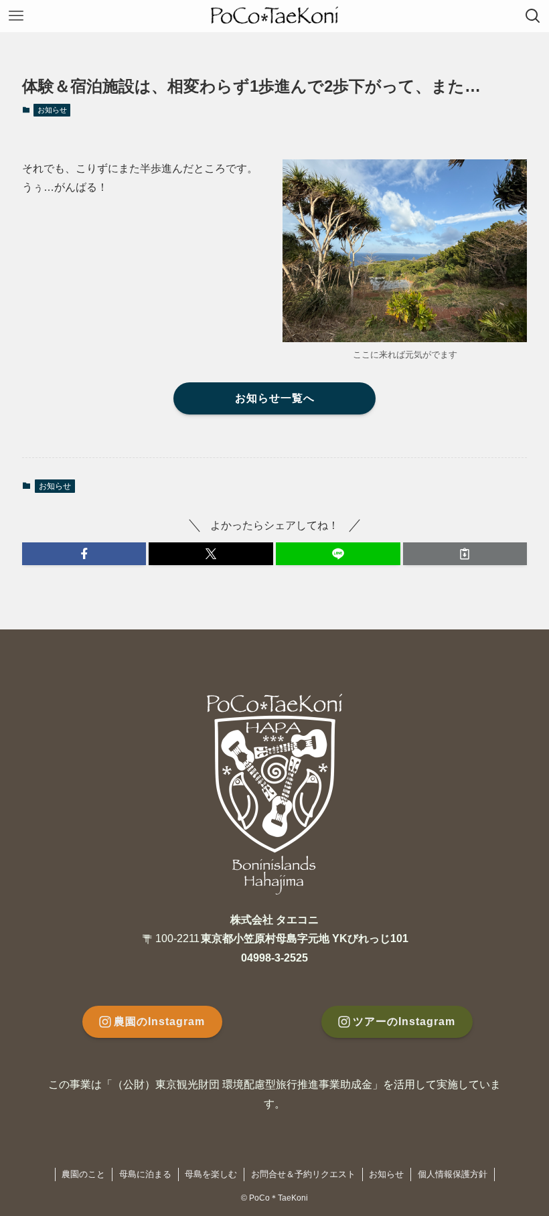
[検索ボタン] (533, 16)
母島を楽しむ (211, 1174)
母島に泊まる (145, 1174)
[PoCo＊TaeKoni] (274, 16)
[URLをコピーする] (465, 553)
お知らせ (52, 110)
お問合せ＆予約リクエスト (303, 1174)
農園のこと (83, 1174)
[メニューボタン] (16, 16)
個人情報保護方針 (452, 1174)
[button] (84, 553)
